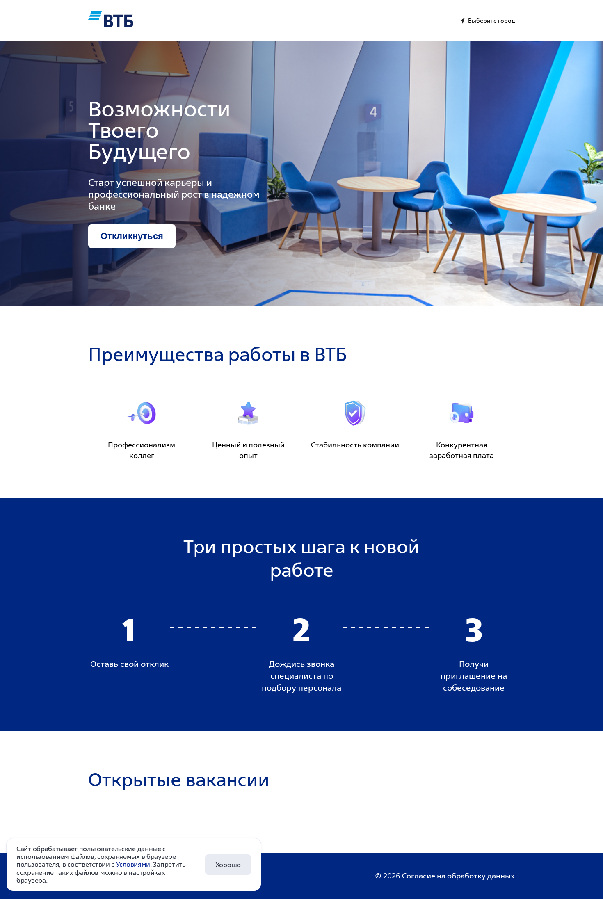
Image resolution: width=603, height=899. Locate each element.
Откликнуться (131, 236)
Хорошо (228, 864)
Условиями (133, 864)
